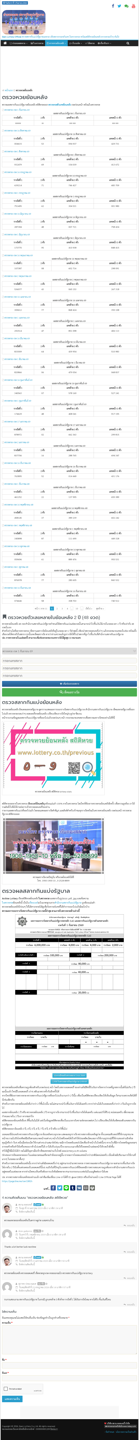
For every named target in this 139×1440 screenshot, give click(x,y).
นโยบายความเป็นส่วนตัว (126, 1432)
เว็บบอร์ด (75, 43)
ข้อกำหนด (110, 1432)
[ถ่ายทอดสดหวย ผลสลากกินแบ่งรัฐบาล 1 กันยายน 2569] (23, 22)
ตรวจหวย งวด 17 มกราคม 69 (17, 421)
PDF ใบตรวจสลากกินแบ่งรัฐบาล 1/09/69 (70, 1081)
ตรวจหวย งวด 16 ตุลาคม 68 (16, 546)
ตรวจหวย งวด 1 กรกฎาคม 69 (17, 192)
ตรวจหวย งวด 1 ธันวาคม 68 (16, 483)
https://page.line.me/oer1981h (17, 1181)
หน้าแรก (8, 90)
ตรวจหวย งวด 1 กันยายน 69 (17, 109)
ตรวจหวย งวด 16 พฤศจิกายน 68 (18, 504)
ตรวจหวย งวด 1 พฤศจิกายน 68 (18, 525)
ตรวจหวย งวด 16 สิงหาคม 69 (17, 130)
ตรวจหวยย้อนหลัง (56, 43)
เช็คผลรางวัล (71, 692)
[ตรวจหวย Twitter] (119, 6)
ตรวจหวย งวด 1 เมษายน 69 (17, 317)
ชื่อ (4, 1359)
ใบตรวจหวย (38, 43)
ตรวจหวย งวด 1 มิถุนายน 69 (17, 234)
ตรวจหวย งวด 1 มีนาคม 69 (16, 359)
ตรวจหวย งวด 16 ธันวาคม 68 (17, 463)
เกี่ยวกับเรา (104, 43)
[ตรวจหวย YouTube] (133, 6)
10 (77, 608)
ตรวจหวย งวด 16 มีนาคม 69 (17, 338)
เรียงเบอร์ (33, 902)
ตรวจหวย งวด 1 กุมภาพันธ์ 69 (17, 400)
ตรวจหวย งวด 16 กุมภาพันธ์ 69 (18, 380)
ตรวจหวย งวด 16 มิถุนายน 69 (17, 213)
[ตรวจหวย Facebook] (113, 6)
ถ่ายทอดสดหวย (18, 43)
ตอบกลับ (131, 1225)
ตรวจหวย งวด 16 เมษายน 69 (17, 296)
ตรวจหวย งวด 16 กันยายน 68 (17, 587)
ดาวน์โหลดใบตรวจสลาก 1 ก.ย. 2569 (70, 1075)
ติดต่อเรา (54, 1429)
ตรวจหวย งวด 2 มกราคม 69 (16, 442)
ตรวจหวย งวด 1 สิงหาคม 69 (16, 151)
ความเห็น (7, 1322)
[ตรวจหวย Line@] (126, 6)
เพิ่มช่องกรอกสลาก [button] (70, 683)
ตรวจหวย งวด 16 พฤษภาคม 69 (18, 255)
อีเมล (5, 1372)
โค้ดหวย (91, 43)
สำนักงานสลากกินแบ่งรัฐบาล (68, 902)
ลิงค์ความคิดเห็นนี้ (27, 1211)
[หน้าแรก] (5, 43)
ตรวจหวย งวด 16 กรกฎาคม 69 (17, 172)
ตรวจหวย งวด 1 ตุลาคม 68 (16, 566)
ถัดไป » (89, 608)
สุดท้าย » (100, 608)
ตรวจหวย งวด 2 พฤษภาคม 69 (17, 276)
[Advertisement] (69, 68)
